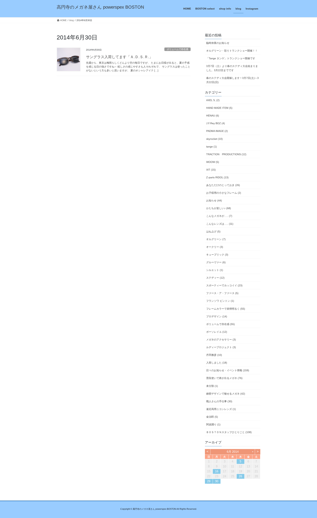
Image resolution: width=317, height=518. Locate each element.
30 (216, 481)
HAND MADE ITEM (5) (219, 107)
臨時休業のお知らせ (217, 42)
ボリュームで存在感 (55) (220, 324)
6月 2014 (233, 451)
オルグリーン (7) (216, 239)
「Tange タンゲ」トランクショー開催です (230, 58)
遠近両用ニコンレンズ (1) (221, 409)
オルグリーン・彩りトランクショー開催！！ (232, 50)
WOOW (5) (212, 161)
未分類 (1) (212, 385)
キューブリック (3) (217, 254)
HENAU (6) (212, 115)
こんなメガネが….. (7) (219, 215)
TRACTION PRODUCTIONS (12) (226, 154)
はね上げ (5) (213, 231)
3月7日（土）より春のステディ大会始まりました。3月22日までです (232, 68)
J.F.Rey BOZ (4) (215, 123)
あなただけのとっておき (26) (223, 185)
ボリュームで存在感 (177, 49)
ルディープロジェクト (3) (221, 347)
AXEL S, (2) (213, 100)
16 (216, 471)
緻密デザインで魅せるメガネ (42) (225, 393)
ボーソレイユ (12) (216, 331)
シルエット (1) (214, 270)
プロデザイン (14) (216, 316)
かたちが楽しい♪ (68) (218, 208)
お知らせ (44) (214, 200)
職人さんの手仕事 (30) (219, 401)
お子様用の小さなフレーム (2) (223, 192)
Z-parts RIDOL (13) (217, 177)
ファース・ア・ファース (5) (222, 293)
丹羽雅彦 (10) (214, 354)
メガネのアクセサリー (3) (221, 339)
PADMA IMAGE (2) (217, 131)
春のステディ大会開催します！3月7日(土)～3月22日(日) (232, 80)
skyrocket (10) (214, 138)
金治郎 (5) (212, 416)
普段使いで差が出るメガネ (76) (224, 378)
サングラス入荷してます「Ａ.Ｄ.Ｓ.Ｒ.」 (119, 57)
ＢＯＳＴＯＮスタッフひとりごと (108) (229, 432)
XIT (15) (211, 169)
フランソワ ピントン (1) (220, 300)
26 (240, 476)
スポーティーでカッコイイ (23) (224, 285)
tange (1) (211, 146)
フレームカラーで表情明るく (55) (225, 308)
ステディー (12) (215, 277)
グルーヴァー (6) (216, 262)
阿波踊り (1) (213, 424)
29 (208, 481)
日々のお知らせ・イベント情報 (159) (227, 370)
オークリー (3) (214, 246)
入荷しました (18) (216, 362)
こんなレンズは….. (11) (219, 223)
